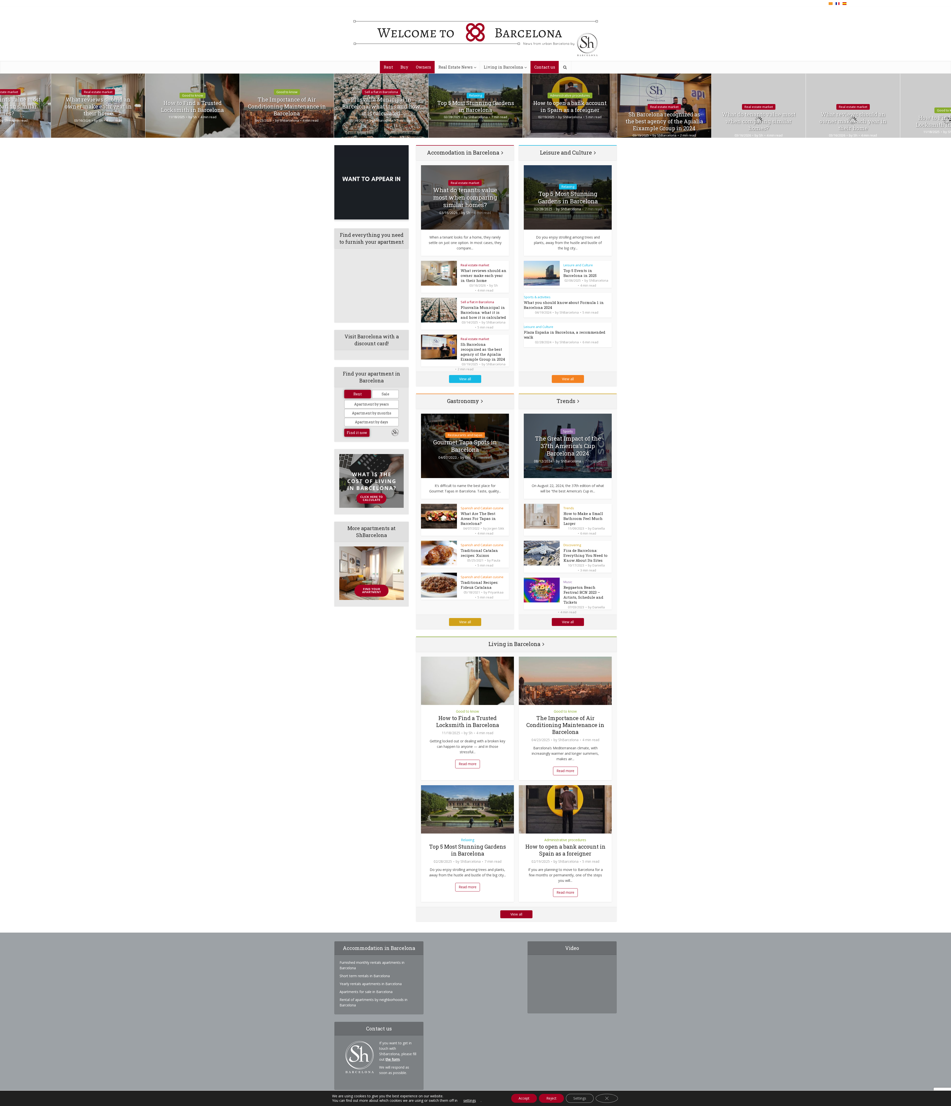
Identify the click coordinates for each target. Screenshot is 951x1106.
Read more (467, 763)
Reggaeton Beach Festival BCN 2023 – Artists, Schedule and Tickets (583, 595)
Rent (388, 67)
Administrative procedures (570, 95)
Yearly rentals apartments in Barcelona (371, 983)
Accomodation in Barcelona (463, 152)
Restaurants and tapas (465, 435)
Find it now (357, 432)
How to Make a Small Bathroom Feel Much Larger (583, 518)
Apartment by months (371, 413)
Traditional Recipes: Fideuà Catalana (479, 585)
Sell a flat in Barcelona (381, 92)
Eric (468, 457)
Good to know (192, 95)
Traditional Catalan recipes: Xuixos (479, 553)
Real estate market (98, 92)
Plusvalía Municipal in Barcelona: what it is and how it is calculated (381, 106)
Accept (524, 1098)
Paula (496, 560)
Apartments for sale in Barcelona (366, 991)
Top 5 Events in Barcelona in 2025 (580, 273)
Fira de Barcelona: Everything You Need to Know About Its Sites (585, 555)
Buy (404, 67)
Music (567, 582)
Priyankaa (495, 592)
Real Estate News (455, 67)
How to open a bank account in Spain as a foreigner (570, 106)
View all (465, 379)
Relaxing (475, 95)
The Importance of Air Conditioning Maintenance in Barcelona (287, 106)
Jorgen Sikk (496, 528)
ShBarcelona (289, 120)
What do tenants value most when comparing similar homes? (758, 121)
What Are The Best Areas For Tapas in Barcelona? (478, 518)
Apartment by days (371, 422)
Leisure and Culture (566, 152)
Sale (385, 394)
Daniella (598, 528)
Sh (101, 120)
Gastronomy (463, 401)
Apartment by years (371, 404)
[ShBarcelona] (475, 34)
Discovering (572, 545)
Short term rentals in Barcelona (365, 975)
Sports (568, 431)
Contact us (544, 67)
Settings (579, 1098)
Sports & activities (537, 297)
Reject (551, 1098)
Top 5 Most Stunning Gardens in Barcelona (475, 106)
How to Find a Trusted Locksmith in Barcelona (192, 106)
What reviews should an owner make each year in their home (98, 106)
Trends (565, 401)
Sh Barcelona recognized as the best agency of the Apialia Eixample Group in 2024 (664, 121)
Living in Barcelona (503, 67)
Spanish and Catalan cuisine (482, 508)
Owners (423, 67)
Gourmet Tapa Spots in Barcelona (465, 445)
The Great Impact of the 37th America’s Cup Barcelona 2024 (568, 446)
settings (469, 1100)
